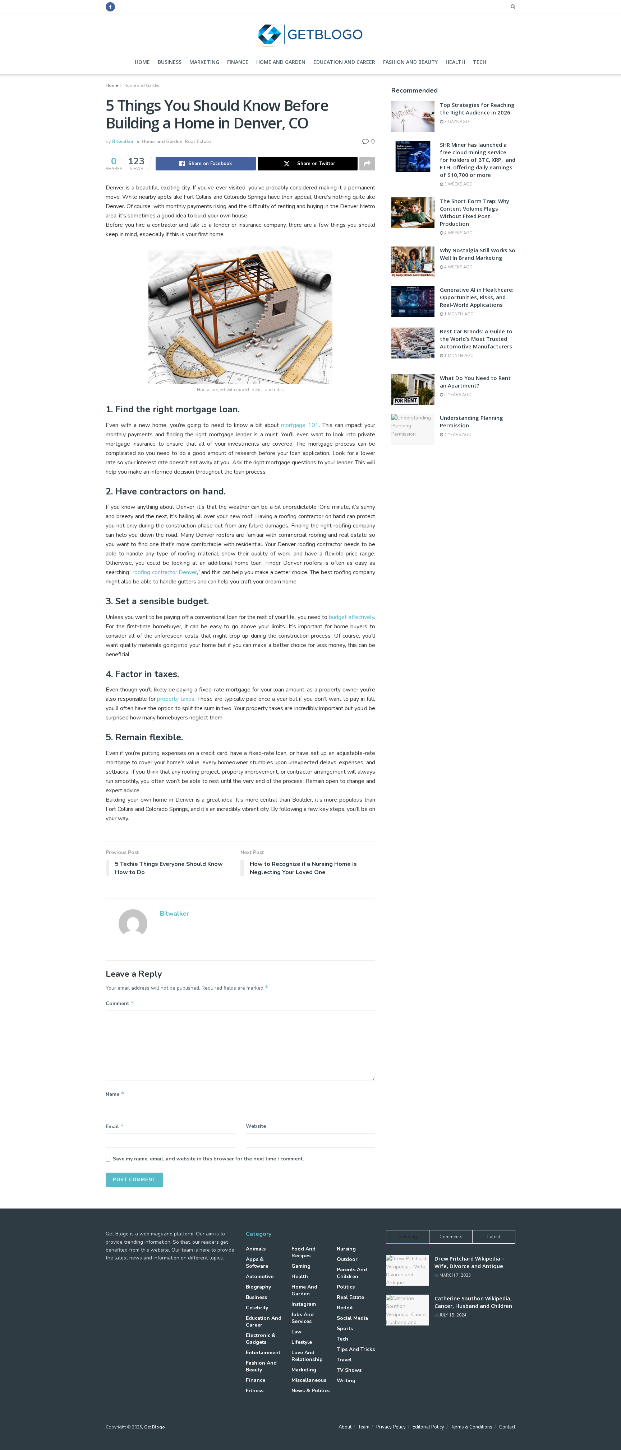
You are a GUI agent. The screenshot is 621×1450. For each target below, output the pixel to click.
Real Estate (198, 142)
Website (256, 1126)
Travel (344, 1359)
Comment (120, 1003)
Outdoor (347, 1259)
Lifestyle (301, 1342)
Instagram (303, 1304)
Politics (346, 1287)
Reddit (345, 1307)
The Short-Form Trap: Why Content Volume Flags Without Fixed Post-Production (474, 212)
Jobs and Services (302, 1318)
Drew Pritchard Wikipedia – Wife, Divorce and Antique (469, 1262)
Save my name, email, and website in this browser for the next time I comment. (208, 1158)
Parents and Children (352, 1273)
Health (455, 61)
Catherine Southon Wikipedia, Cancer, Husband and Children (473, 1302)
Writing (346, 1380)
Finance (237, 61)
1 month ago (458, 314)
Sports (345, 1328)
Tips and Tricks (356, 1349)
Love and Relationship (307, 1356)
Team (363, 1427)
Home (142, 61)
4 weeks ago (458, 233)
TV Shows (349, 1370)
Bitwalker (123, 142)
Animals (256, 1248)
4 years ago (457, 434)
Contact (507, 1427)
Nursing (346, 1248)
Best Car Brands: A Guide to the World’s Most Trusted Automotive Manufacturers (476, 339)
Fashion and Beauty (410, 61)
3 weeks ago (458, 184)
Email (115, 1126)
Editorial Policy (428, 1427)
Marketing (204, 61)
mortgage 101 (300, 425)
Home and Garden (280, 61)
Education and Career (344, 61)
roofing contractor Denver (165, 572)
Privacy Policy (391, 1427)
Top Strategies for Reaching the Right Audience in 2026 (477, 108)
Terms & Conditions (471, 1427)
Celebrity (257, 1307)
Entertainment (263, 1352)
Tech (479, 61)
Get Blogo (154, 1427)
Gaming (300, 1266)
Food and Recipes (303, 1252)
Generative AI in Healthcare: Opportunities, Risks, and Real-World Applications (477, 297)
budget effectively (351, 617)
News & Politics (310, 1390)
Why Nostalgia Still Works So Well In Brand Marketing (477, 254)
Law (296, 1331)
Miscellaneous (308, 1380)
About (345, 1427)
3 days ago (456, 122)
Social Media (352, 1318)
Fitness (254, 1390)
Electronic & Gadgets (261, 1339)
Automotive (259, 1276)
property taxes (175, 699)
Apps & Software (257, 1263)
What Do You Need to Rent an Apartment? (475, 381)
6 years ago (457, 395)
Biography (258, 1287)
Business (169, 61)
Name (115, 1094)
